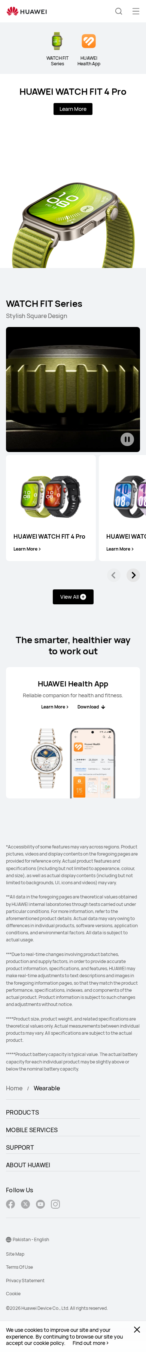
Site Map (15, 1254)
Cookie (13, 1293)
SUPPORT (20, 1147)
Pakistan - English (31, 1239)
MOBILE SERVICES (32, 1130)
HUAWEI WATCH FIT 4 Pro (73, 91)
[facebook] (10, 1205)
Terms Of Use (19, 1267)
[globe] (8, 1239)
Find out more (89, 1343)
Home (14, 1088)
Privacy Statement (25, 1280)
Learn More (73, 108)
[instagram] (55, 1205)
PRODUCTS (22, 1112)
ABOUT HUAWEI (28, 1165)
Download (88, 707)
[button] (119, 11)
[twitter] (25, 1205)
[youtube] (40, 1205)
